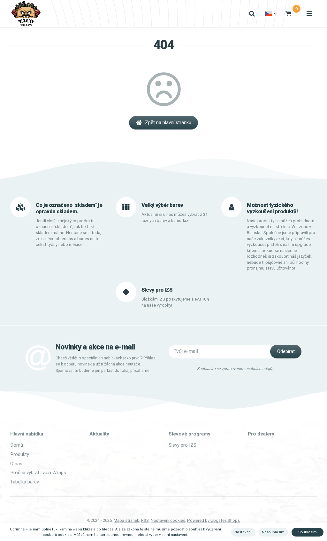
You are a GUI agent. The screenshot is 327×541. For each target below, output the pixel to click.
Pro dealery (261, 434)
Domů (16, 445)
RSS (145, 520)
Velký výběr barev (162, 205)
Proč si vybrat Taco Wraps (38, 472)
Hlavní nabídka (26, 434)
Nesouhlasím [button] (273, 532)
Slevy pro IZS (182, 445)
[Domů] (26, 13)
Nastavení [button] (243, 532)
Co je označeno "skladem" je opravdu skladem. (69, 208)
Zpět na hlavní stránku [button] (168, 122)
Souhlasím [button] (307, 532)
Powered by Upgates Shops (213, 520)
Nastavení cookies (168, 520)
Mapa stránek (126, 520)
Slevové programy (189, 434)
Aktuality (99, 434)
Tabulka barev (24, 482)
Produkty (19, 454)
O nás (16, 464)
